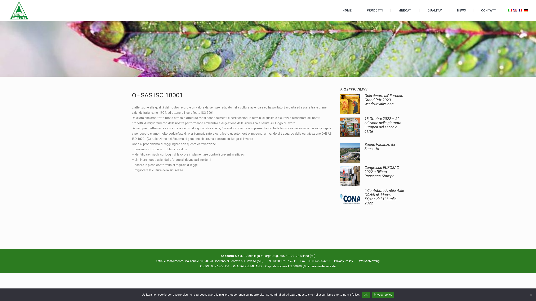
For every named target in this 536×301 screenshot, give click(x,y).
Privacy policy (383, 294)
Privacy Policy (344, 261)
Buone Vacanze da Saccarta (380, 146)
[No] (531, 295)
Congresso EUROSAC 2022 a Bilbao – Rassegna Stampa (382, 171)
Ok (366, 294)
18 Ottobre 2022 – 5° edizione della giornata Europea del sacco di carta (383, 124)
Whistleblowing (369, 261)
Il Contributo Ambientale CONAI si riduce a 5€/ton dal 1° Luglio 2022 (384, 196)
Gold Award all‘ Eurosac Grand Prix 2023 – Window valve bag (384, 99)
